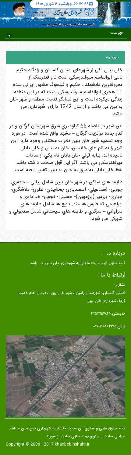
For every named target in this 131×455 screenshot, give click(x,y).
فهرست (65, 34)
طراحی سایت (114, 436)
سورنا (51, 436)
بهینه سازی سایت (75, 436)
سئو (96, 436)
